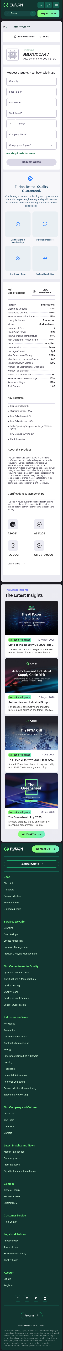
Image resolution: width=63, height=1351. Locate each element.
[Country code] (10, 124)
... (9, 27)
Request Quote (48, 13)
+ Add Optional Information (21, 153)
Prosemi (30, 1315)
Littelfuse (28, 50)
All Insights (29, 834)
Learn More (14, 564)
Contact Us (43, 849)
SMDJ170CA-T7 (22, 27)
